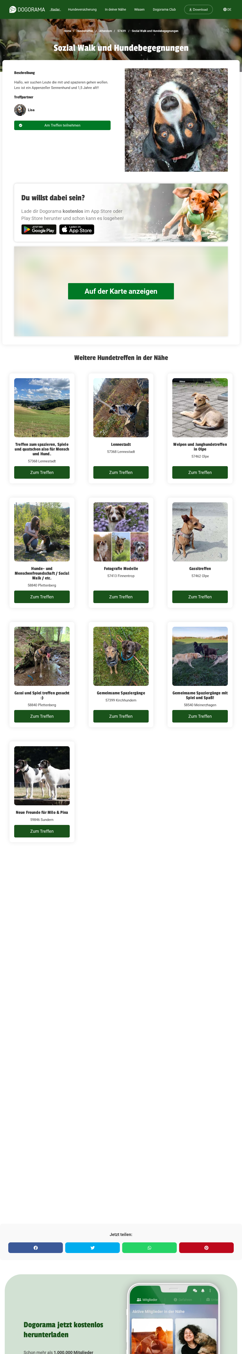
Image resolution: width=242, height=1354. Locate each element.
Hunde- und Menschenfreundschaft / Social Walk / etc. (42, 573)
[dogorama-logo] (27, 9)
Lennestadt (121, 444)
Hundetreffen (84, 31)
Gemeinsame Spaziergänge (121, 693)
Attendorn (105, 31)
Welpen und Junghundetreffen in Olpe (200, 447)
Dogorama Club (164, 9)
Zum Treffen (42, 472)
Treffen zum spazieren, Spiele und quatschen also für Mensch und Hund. (42, 449)
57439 (121, 31)
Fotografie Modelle (121, 568)
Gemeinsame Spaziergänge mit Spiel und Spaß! (200, 695)
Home (67, 31)
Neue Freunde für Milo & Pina (42, 812)
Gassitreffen (200, 568)
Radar (55, 9)
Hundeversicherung (82, 9)
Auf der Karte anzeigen (121, 291)
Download (200, 9)
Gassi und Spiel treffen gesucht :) (41, 695)
